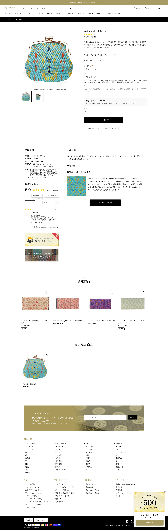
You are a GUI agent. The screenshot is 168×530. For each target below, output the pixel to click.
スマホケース (120, 446)
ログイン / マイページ (123, 493)
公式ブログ (89, 487)
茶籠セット (119, 467)
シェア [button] (35, 226)
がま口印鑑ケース (61, 443)
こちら (124, 103)
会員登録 (119, 490)
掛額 (26, 464)
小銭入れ (35, 158)
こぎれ (88, 443)
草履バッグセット (61, 470)
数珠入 (88, 464)
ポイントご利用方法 (62, 490)
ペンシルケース (121, 452)
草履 (26, 470)
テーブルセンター (92, 449)
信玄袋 (118, 455)
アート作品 (29, 446)
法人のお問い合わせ (93, 493)
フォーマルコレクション (33, 493)
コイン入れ (36, 166)
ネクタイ (28, 452)
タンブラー (59, 449)
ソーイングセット (31, 449)
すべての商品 (30, 443)
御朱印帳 (58, 461)
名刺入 (88, 458)
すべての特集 (30, 484)
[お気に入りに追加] (47, 292)
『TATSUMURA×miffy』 (34, 499)
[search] (47, 8)
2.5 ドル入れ (37, 164)
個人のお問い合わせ (93, 490)
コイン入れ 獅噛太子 (37, 222)
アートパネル (120, 443)
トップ (7, 19)
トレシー (119, 449)
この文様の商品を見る (105, 202)
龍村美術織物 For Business (125, 484)
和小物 (44, 166)
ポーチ (27, 455)
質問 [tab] (39, 198)
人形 (87, 455)
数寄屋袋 (58, 464)
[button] (54, 227)
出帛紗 (27, 458)
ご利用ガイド (60, 484)
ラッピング (88, 66)
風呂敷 (27, 473)
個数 (85, 108)
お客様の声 (59, 502)
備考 (85, 85)
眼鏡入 (57, 467)
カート (118, 496)
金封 (117, 470)
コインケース (47, 164)
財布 (87, 470)
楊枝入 (27, 467)
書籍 (117, 464)
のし (86, 73)
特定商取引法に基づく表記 (64, 493)
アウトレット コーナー (33, 505)
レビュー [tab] (28, 198)
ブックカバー (90, 452)
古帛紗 (57, 458)
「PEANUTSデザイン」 (33, 496)
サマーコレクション (32, 487)
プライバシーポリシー (63, 496)
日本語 (28, 520)
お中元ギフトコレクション (34, 490)
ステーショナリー (92, 446)
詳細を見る (149, 523)
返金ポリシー (60, 499)
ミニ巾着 (58, 455)
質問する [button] (38, 195)
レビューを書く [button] (52, 195)
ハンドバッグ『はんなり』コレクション (39, 502)
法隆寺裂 (50, 166)
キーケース (59, 446)
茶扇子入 (89, 467)
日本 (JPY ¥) (40, 520)
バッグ (57, 452)
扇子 (117, 461)
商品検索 (119, 487)
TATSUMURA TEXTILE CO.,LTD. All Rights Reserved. (130, 525)
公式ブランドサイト (93, 484)
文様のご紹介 (30, 508)
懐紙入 (88, 461)
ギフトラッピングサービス (102, 55)
